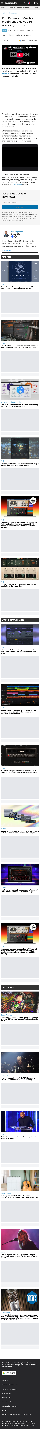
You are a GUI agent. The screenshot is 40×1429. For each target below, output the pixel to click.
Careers (4, 1410)
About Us (5, 1381)
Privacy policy (6, 1393)
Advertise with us (8, 1402)
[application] (20, 157)
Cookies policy (6, 1397)
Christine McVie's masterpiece (19, 8)
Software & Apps (12, 13)
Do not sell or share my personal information (17, 1414)
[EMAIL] (16, 236)
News (4, 30)
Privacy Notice (27, 214)
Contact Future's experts (10, 1385)
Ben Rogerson (14, 30)
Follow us (23, 40)
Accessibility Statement (9, 1406)
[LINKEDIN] (12, 236)
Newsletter (34, 40)
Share (6, 40)
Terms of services (25, 212)
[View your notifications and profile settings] (25, 3)
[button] (2, 3)
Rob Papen (17, 185)
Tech (3, 13)
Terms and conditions (9, 1389)
